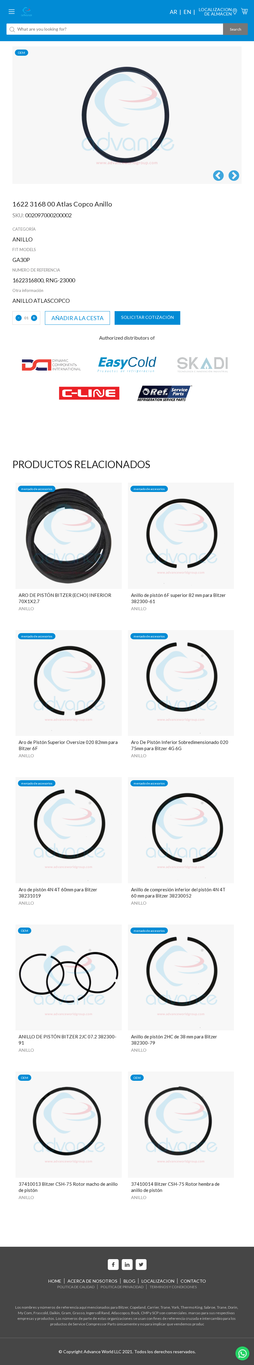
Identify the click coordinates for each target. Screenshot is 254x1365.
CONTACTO (193, 1281)
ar (173, 11)
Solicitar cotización (147, 317)
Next (234, 176)
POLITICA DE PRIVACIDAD (122, 1287)
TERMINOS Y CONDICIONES (173, 1287)
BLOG (129, 1281)
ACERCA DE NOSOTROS (92, 1281)
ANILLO (26, 608)
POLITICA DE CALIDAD (75, 1287)
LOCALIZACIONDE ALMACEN (215, 11)
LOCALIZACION (158, 1281)
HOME (54, 1281)
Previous (218, 176)
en (187, 11)
